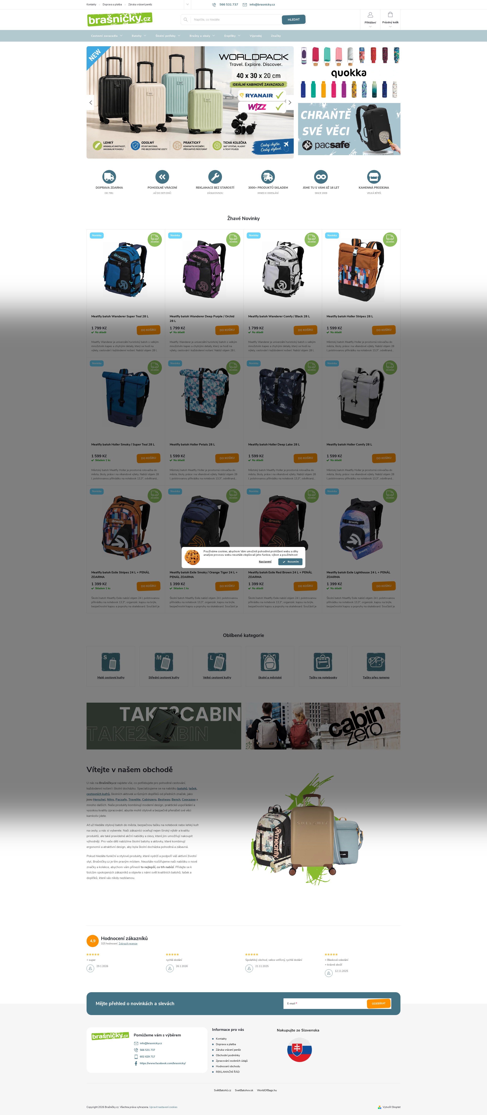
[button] (90, 102)
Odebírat (379, 1004)
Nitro (110, 799)
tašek (193, 788)
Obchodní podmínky (228, 1055)
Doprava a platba (112, 4)
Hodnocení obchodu (228, 1066)
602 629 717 (147, 1056)
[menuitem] (107, 36)
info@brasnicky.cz (151, 1043)
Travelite (134, 799)
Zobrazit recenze (128, 943)
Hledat (294, 19)
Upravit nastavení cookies (163, 1107)
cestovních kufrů (98, 794)
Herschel (99, 799)
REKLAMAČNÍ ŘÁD (228, 1072)
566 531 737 (147, 1050)
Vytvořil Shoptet (391, 1107)
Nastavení (265, 562)
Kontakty (91, 4)
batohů (182, 788)
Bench (176, 799)
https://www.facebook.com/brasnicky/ (163, 1063)
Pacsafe (121, 799)
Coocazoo (189, 799)
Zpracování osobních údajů (232, 1061)
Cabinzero (149, 799)
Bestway (164, 799)
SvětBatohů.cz (222, 1090)
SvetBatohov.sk (244, 1090)
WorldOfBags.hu (267, 1090)
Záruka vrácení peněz (140, 4)
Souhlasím (292, 562)
